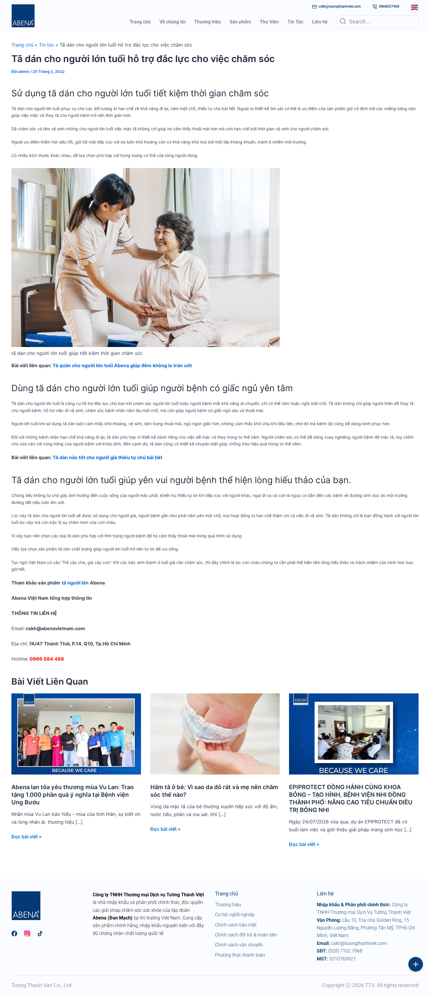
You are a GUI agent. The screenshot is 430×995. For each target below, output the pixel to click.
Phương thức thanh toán (240, 955)
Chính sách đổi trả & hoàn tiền (246, 935)
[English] (415, 7)
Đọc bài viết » (26, 837)
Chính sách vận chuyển (239, 945)
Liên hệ (320, 22)
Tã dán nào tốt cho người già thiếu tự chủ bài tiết (107, 457)
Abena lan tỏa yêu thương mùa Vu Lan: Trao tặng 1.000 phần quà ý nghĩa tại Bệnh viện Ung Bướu (72, 795)
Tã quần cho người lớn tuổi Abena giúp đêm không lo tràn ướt (122, 365)
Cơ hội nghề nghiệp (235, 914)
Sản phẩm (240, 22)
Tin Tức (295, 22)
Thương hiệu (207, 22)
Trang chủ (140, 22)
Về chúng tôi (172, 22)
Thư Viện (269, 22)
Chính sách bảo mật (236, 925)
